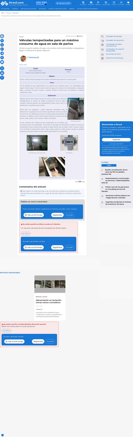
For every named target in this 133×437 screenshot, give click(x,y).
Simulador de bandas (114, 36)
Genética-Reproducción (57, 9)
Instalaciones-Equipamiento (87, 9)
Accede (69, 215)
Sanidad (15, 9)
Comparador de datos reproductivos (114, 45)
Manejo (72, 9)
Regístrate (57, 215)
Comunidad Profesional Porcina (18, 5)
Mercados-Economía (28, 9)
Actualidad (5, 9)
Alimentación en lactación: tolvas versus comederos (49, 301)
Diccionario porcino (113, 54)
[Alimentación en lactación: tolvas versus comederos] (49, 284)
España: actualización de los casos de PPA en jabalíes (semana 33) (114, 172)
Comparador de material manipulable (115, 50)
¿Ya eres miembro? (116, 144)
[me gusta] (2, 78)
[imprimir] (2, 73)
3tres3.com (16, 2)
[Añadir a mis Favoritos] (2, 68)
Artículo (45, 296)
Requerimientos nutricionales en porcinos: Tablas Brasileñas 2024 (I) (116, 180)
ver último (25, 234)
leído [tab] (109, 165)
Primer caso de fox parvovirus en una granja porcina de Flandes (115, 189)
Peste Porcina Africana (114, 58)
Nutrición (42, 9)
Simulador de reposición (115, 40)
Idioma (80, 36)
